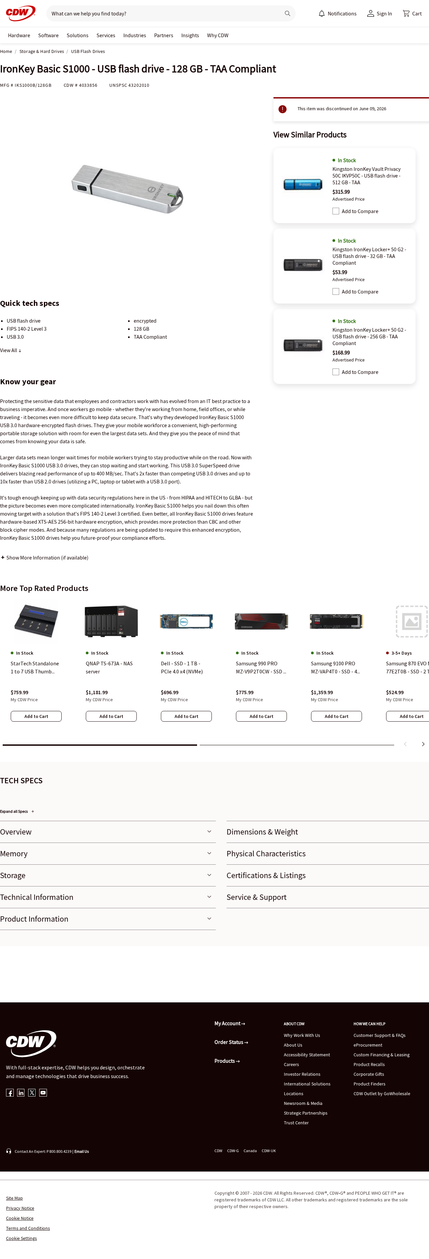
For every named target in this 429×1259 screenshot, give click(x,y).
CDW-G (233, 1150)
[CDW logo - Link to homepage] (19, 13)
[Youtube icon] (43, 1093)
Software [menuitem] (48, 35)
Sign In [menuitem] (384, 13)
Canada (250, 1150)
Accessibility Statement (307, 1055)
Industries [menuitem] (134, 35)
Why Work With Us (302, 1035)
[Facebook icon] (10, 1093)
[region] (214, 674)
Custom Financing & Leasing (382, 1055)
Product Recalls (369, 1064)
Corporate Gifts (369, 1074)
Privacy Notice (20, 1208)
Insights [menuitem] (190, 35)
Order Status (229, 1042)
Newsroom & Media (303, 1103)
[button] (412, 13)
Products (225, 1060)
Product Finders (369, 1084)
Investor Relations (302, 1074)
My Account (227, 1023)
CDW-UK (269, 1150)
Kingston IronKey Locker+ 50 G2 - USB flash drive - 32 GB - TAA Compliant (369, 256)
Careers (291, 1064)
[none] (19, 35)
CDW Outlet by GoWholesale (382, 1093)
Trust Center (296, 1123)
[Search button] (287, 13)
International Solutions (307, 1084)
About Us (293, 1045)
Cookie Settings (21, 1238)
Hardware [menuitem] (19, 35)
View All (9, 350)
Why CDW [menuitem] (218, 35)
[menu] (337, 13)
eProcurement (368, 1045)
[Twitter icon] (32, 1093)
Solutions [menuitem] (77, 35)
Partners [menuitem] (163, 35)
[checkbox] (335, 211)
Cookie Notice (20, 1218)
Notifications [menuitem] (342, 13)
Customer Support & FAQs (380, 1035)
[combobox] (160, 13)
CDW (218, 1150)
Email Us (81, 1151)
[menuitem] (321, 13)
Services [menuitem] (106, 35)
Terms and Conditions (28, 1228)
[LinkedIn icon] (21, 1093)
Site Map (14, 1198)
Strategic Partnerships (305, 1113)
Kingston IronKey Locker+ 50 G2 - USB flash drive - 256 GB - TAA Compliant (369, 336)
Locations (293, 1093)
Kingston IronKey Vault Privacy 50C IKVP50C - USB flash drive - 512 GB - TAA (366, 175)
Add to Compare (360, 211)
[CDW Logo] (19, 13)
